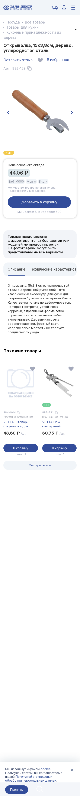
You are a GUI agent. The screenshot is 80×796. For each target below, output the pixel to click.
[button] (8, 112)
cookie (46, 769)
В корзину (20, 448)
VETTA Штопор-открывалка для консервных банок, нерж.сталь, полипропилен (17, 424)
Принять (16, 790)
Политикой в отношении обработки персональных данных (30, 778)
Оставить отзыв (17, 60)
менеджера (37, 190)
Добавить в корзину (39, 202)
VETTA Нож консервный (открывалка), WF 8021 (56, 424)
